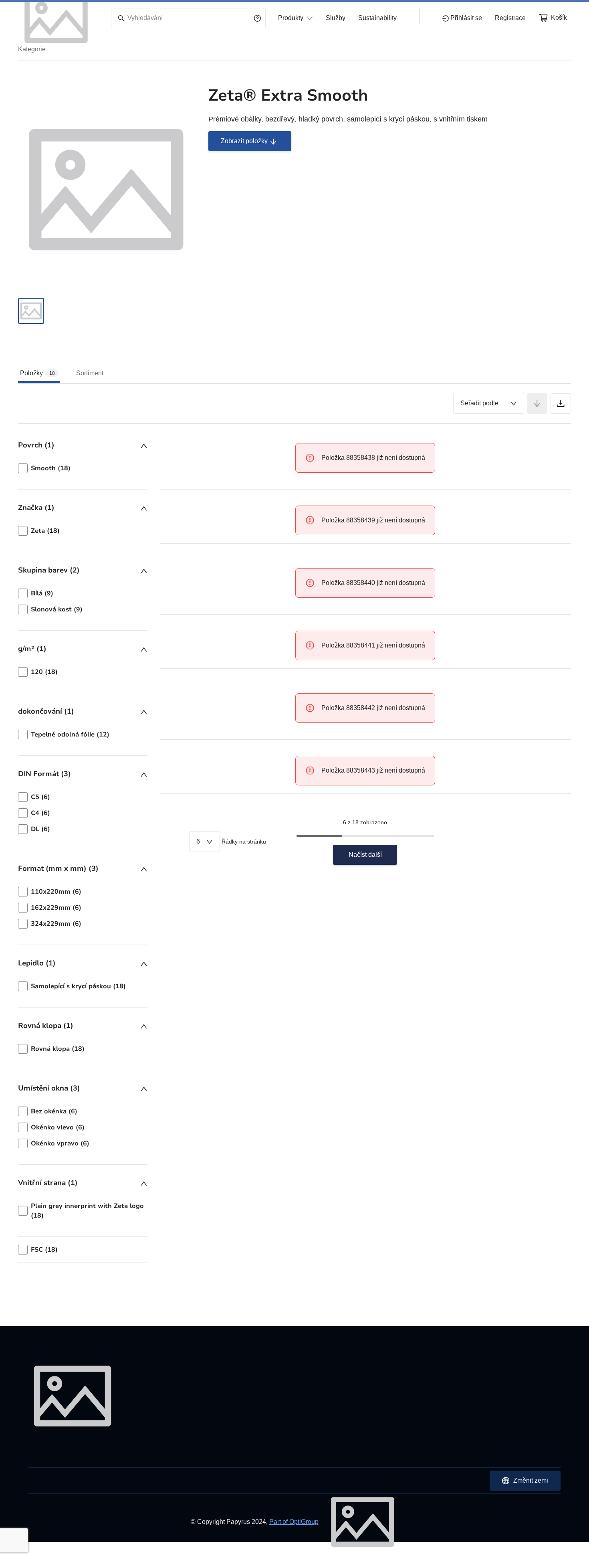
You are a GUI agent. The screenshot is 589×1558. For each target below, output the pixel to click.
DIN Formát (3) (44, 774)
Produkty (290, 17)
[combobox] (489, 403)
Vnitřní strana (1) (48, 1183)
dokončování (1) (46, 711)
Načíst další (365, 854)
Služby (335, 17)
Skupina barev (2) (49, 570)
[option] (82, 468)
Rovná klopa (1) (45, 1025)
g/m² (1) (32, 649)
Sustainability (377, 17)
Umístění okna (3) (49, 1088)
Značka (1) (36, 507)
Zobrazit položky (244, 141)
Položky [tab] (37, 373)
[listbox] (82, 468)
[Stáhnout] (561, 403)
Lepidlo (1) (37, 963)
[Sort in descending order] (537, 403)
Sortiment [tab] (89, 373)
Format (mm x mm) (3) (58, 868)
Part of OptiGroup (294, 1521)
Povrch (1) (36, 445)
